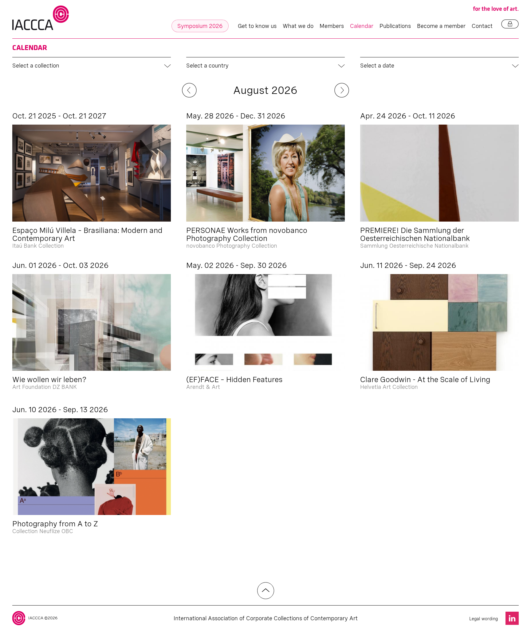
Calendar (361, 26)
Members (332, 26)
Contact (482, 26)
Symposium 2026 (200, 26)
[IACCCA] (40, 18)
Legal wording (483, 618)
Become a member (441, 26)
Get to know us (257, 26)
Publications (395, 26)
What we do (298, 26)
